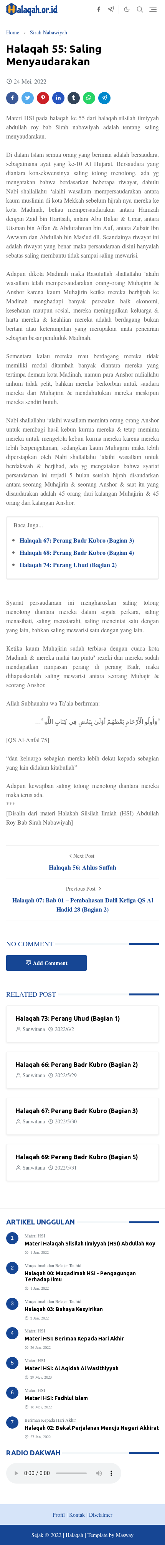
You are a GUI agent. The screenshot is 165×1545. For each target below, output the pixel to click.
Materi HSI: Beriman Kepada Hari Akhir (74, 1339)
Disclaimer (100, 1514)
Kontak (77, 1514)
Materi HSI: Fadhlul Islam (56, 1398)
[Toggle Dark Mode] (126, 9)
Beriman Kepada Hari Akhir (50, 1420)
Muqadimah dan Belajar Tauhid (53, 1265)
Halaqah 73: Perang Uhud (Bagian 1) (68, 1018)
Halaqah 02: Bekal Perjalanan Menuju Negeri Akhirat (92, 1428)
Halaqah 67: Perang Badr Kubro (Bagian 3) (77, 540)
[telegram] (111, 9)
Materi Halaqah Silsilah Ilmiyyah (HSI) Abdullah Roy (90, 1244)
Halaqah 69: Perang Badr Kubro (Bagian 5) (77, 1157)
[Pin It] (43, 98)
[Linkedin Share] (58, 98)
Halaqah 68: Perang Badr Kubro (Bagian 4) (77, 552)
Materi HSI (35, 1235)
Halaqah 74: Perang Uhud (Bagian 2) (68, 564)
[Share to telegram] (104, 98)
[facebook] (98, 9)
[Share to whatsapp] (89, 98)
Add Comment (50, 963)
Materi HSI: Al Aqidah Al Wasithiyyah (72, 1368)
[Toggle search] (140, 9)
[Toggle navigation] (153, 9)
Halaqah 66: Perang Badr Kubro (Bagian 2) (77, 1064)
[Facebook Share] (12, 98)
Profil (59, 1514)
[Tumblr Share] (74, 98)
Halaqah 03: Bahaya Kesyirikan (64, 1309)
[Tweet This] (27, 98)
